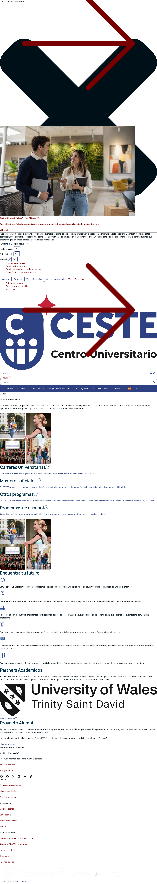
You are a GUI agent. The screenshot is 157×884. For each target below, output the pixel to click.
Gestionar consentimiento (14, 881)
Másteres (37, 388)
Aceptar (5, 279)
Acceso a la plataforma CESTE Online (16, 838)
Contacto (4, 856)
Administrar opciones (15, 263)
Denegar (18, 279)
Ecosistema (5, 814)
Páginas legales (7, 862)
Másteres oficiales (8, 791)
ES (134, 388)
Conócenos (118, 388)
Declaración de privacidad (17, 286)
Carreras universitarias (10, 785)
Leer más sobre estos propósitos (21, 272)
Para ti (3, 826)
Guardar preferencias (56, 279)
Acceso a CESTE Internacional (13, 844)
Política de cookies (14, 283)
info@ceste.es (6, 770)
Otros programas (81, 388)
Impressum (11, 289)
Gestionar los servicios (16, 266)
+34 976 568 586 (7, 764)
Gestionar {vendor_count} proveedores (24, 269)
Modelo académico (8, 820)
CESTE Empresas (100, 388)
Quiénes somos (7, 808)
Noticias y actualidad (9, 850)
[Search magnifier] (154, 373)
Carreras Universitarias (15, 388)
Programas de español (59, 388)
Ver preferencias (34, 279)
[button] (78, 117)
